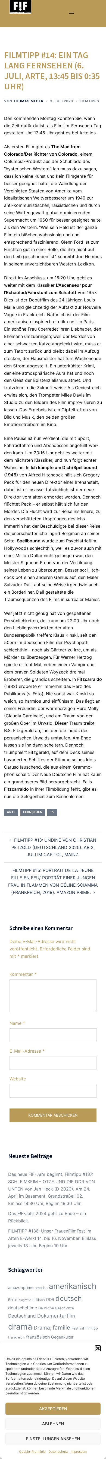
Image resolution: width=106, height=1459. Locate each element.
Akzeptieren (53, 1408)
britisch (38, 1300)
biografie (24, 1300)
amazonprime (20, 1287)
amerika (41, 1288)
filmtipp (91, 1328)
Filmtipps (89, 101)
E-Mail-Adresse (27, 1051)
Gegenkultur (62, 1337)
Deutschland (22, 1316)
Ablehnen (53, 1423)
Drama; (42, 1328)
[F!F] (20, 6)
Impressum (79, 1451)
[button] (98, 1348)
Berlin (12, 1300)
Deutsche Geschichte (56, 1308)
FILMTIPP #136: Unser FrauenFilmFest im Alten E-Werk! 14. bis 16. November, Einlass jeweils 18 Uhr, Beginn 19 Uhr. (52, 1238)
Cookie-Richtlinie (32, 1451)
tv (52, 812)
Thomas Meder (28, 101)
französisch (38, 1337)
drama (20, 1326)
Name (17, 1023)
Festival (77, 1328)
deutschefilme (22, 1307)
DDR (50, 1299)
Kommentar (23, 974)
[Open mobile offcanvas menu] (71, 13)
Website (18, 1079)
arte (11, 812)
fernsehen (32, 812)
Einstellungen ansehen (53, 1438)
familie (61, 1327)
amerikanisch (72, 1286)
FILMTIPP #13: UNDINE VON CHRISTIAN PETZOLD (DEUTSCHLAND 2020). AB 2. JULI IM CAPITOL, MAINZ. (53, 847)
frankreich (16, 1337)
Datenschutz (58, 1451)
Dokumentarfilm (56, 1316)
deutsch (68, 1298)
